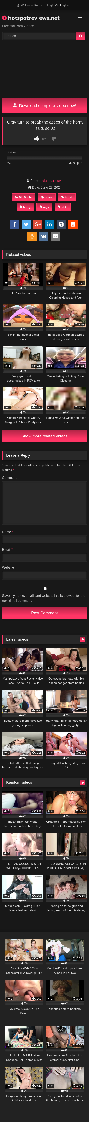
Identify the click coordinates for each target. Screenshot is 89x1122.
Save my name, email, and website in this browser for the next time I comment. (43, 598)
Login (50, 5)
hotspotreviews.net (33, 17)
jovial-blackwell (51, 181)
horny (27, 207)
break (68, 197)
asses (48, 197)
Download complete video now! (47, 105)
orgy (46, 207)
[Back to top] (76, 1110)
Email (7, 549)
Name (7, 532)
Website (8, 567)
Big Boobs (25, 197)
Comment (9, 477)
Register (65, 5)
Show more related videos (44, 436)
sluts (64, 207)
